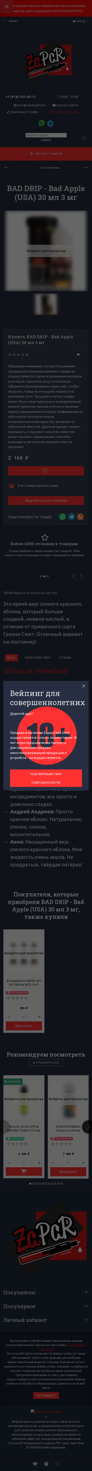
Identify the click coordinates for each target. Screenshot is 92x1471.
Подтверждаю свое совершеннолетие (46, 778)
